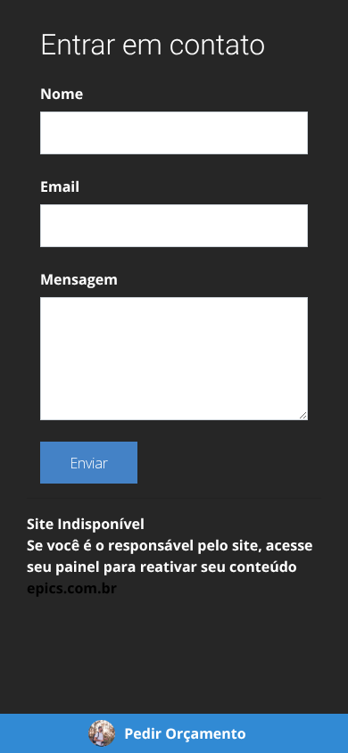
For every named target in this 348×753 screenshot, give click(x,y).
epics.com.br (72, 588)
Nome (61, 93)
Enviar (89, 463)
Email (59, 186)
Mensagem (79, 279)
